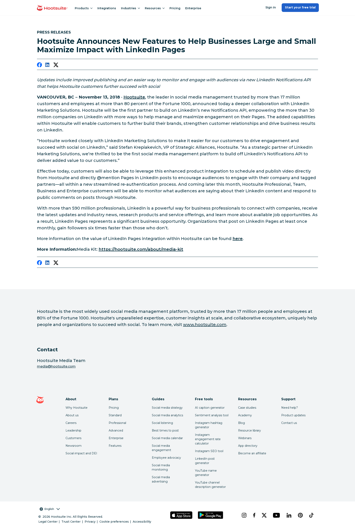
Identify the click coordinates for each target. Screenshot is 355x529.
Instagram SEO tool (209, 451)
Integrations (106, 8)
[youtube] (276, 515)
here (238, 238)
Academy (245, 415)
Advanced (116, 430)
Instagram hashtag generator (208, 425)
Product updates (293, 415)
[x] (264, 515)
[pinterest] (300, 515)
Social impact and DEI (81, 453)
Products (82, 8)
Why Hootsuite (77, 408)
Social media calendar (167, 438)
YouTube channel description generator (210, 485)
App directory (247, 446)
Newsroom (74, 446)
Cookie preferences (114, 521)
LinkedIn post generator (205, 461)
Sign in (270, 7)
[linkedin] (47, 65)
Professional (117, 423)
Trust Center (71, 521)
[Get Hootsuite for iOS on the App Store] (181, 515)
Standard (115, 415)
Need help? (289, 408)
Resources (153, 8)
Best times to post (165, 430)
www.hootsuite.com (204, 324)
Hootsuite (134, 97)
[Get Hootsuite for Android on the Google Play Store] (211, 515)
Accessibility (142, 521)
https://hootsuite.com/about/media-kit (141, 249)
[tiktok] (311, 515)
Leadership (73, 430)
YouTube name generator (206, 473)
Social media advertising (161, 479)
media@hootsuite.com (56, 366)
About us (72, 415)
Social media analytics (167, 415)
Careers (71, 423)
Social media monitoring (161, 467)
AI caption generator (210, 408)
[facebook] (39, 65)
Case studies (247, 408)
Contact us (289, 423)
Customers (73, 438)
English (49, 508)
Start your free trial (300, 7)
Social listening (162, 423)
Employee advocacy (166, 457)
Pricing (174, 8)
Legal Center (48, 521)
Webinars (244, 438)
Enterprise (193, 8)
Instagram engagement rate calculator (208, 439)
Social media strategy (167, 408)
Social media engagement (161, 448)
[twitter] (55, 65)
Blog (241, 423)
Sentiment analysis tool (211, 415)
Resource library (249, 430)
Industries (128, 8)
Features (115, 446)
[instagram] (244, 515)
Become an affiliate (252, 453)
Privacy (90, 521)
